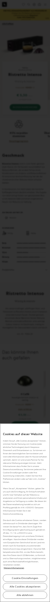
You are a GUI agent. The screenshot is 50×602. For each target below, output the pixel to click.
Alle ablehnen (25, 595)
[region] (25, 512)
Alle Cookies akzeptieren (25, 586)
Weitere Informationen (14, 568)
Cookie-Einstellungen (25, 578)
